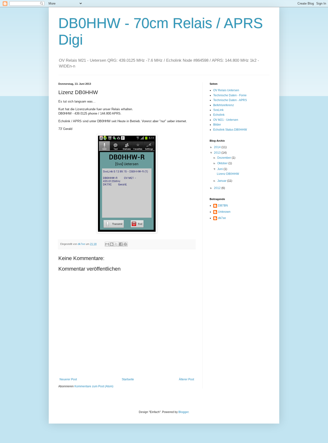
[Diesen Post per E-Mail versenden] (107, 244)
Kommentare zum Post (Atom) (93, 386)
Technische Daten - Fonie (230, 95)
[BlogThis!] (111, 244)
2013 (217, 152)
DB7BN (223, 205)
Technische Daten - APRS (230, 100)
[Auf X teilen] (116, 244)
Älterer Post (186, 379)
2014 (217, 147)
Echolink (219, 114)
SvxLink (218, 110)
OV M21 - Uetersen (225, 119)
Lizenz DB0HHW (228, 174)
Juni (220, 169)
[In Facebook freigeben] (120, 244)
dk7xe (222, 218)
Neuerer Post (68, 379)
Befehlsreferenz (223, 105)
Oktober (222, 163)
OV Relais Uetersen (226, 90)
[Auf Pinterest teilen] (125, 244)
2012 (217, 188)
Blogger (183, 412)
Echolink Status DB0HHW (230, 129)
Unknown (224, 211)
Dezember (224, 157)
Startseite (128, 379)
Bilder (217, 124)
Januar (222, 180)
